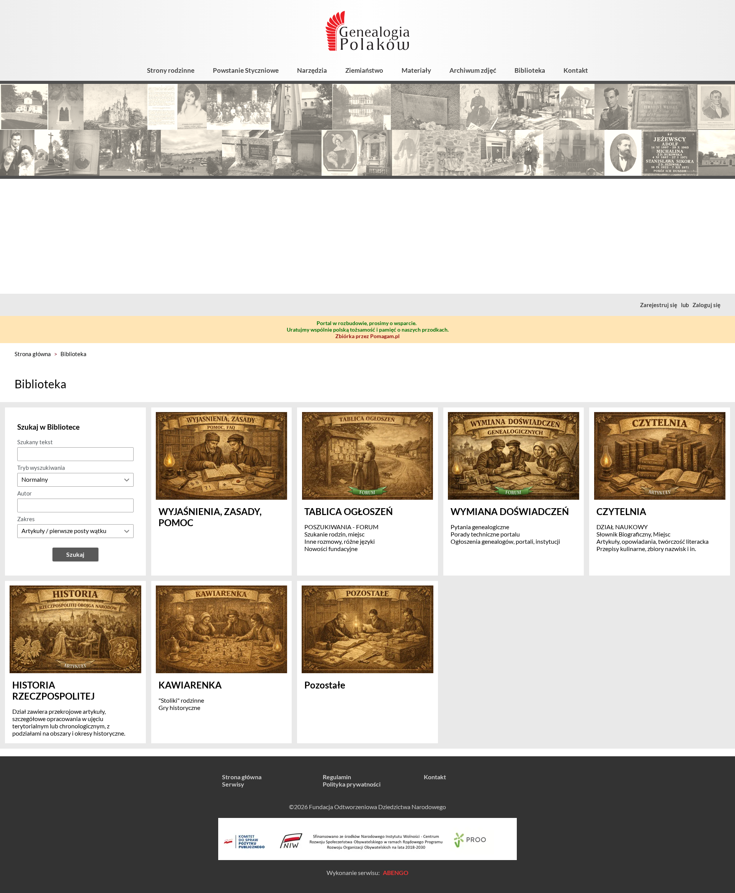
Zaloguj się (706, 304)
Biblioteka (529, 70)
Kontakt (576, 70)
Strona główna (33, 353)
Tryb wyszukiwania (41, 467)
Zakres (26, 518)
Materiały (416, 70)
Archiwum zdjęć (472, 70)
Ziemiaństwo (364, 70)
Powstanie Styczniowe (246, 70)
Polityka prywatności (352, 784)
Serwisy (233, 784)
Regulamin (337, 776)
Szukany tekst (35, 441)
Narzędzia (312, 70)
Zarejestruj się (658, 304)
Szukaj (75, 554)
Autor (24, 493)
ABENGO (395, 872)
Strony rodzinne (170, 70)
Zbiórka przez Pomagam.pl (367, 336)
